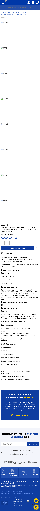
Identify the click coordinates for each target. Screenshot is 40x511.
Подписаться (32, 444)
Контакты (34, 475)
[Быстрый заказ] (37, 248)
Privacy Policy (29, 508)
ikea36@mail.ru (10, 483)
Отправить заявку (22, 415)
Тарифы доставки (12, 474)
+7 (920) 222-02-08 (37, 3)
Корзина (36, 500)
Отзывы (23, 475)
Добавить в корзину (18, 248)
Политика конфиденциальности (12, 491)
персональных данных (22, 455)
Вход (29, 4)
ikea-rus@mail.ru (10, 487)
